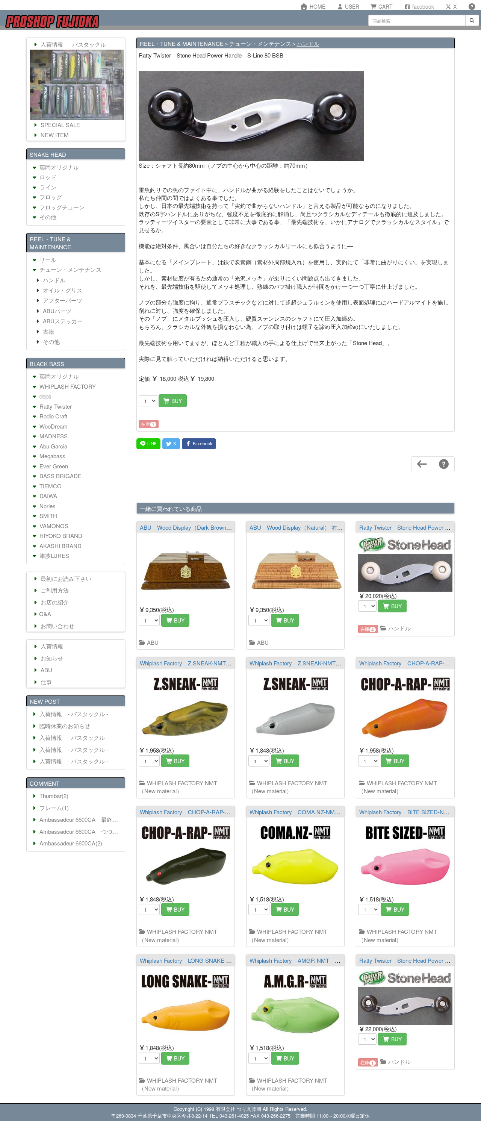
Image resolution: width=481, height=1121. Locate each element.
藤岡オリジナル (58, 167)
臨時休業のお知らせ (64, 726)
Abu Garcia (52, 446)
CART (385, 6)
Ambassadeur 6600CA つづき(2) (80, 831)
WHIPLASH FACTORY (67, 386)
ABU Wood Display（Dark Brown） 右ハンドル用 (203, 527)
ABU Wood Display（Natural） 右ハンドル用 (307, 527)
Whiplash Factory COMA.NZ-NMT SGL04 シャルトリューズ (329, 812)
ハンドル (308, 43)
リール (47, 260)
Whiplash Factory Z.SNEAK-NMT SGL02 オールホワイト (324, 663)
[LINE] (148, 443)
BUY (176, 400)
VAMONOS (53, 526)
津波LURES (53, 555)
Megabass (51, 456)
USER (351, 6)
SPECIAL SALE (59, 125)
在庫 (147, 424)
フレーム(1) (53, 808)
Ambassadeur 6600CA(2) (70, 843)
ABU (152, 642)
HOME (316, 6)
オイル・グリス (61, 290)
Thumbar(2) (53, 796)
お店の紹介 (54, 602)
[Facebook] (199, 443)
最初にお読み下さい (65, 578)
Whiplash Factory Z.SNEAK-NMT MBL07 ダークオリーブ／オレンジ (229, 663)
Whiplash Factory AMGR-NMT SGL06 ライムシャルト (321, 960)
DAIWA (47, 496)
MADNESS (53, 436)
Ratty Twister (55, 406)
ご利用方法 (54, 590)
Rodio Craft (52, 416)
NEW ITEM (54, 135)
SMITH (47, 516)
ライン (47, 187)
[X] (171, 443)
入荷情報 (51, 646)
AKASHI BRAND (60, 546)
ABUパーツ (56, 311)
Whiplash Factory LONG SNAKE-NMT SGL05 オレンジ (213, 960)
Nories (47, 506)
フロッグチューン (61, 207)
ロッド (47, 177)
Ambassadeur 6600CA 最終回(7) (80, 819)
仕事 (45, 682)
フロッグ (50, 197)
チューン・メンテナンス (69, 269)
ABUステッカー (62, 321)
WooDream (53, 426)
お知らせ (51, 658)
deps (44, 396)
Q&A (45, 614)
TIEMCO (50, 486)
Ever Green (53, 466)
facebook (422, 6)
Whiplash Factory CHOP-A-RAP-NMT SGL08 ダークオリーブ (220, 812)
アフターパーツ (61, 300)
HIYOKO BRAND (60, 535)
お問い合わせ (56, 626)
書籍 (47, 331)
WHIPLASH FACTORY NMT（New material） (178, 787)
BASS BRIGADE (60, 476)
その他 (47, 217)
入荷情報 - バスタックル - (74, 44)
